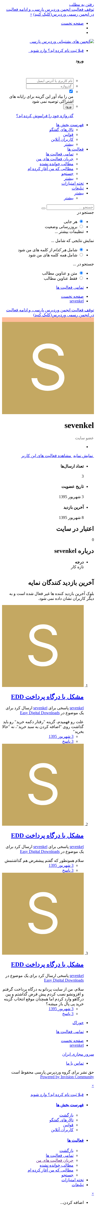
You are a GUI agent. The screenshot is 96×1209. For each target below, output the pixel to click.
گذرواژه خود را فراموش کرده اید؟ (44, 116)
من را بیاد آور (62, 96)
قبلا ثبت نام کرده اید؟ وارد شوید (56, 50)
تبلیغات (78, 188)
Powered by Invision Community (67, 1077)
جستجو (67, 173)
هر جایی (70, 221)
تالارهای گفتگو (61, 129)
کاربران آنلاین (62, 139)
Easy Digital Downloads (40, 713)
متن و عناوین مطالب (59, 273)
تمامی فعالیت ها (59, 154)
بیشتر (68, 144)
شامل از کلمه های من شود (47, 250)
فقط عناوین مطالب (60, 278)
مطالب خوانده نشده (56, 164)
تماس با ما (75, 1063)
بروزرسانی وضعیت (61, 227)
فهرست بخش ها (70, 125)
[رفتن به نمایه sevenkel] (43, 685)
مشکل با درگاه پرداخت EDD (47, 696)
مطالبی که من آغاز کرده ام (50, 168)
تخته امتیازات (72, 183)
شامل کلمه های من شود (52, 255)
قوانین (68, 134)
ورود (68, 106)
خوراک (78, 1022)
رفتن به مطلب (81, 4)
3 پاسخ (67, 741)
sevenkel (77, 708)
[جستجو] (43, 208)
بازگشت (66, 1115)
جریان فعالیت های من (54, 159)
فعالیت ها (75, 149)
